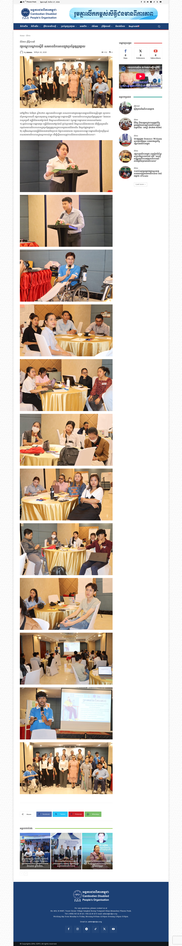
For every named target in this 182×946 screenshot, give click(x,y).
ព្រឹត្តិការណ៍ (31, 42)
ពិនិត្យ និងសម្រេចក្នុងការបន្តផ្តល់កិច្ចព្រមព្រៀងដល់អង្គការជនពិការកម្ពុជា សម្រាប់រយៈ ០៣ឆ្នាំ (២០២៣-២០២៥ (148, 125)
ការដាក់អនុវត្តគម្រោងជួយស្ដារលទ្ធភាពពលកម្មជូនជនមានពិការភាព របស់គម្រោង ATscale (148, 174)
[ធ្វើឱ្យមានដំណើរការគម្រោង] (125, 107)
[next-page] (25, 873)
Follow (141, 49)
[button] (159, 26)
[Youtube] (160, 2)
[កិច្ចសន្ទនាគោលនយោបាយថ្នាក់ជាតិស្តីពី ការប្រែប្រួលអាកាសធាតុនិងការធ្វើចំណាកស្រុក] (97, 851)
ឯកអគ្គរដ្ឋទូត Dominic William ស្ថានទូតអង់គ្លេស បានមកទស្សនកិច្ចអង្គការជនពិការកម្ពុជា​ (148, 141)
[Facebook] (141, 2)
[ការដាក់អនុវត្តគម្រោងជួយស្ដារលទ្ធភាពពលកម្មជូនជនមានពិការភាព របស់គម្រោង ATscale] (125, 172)
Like (125, 49)
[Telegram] (151, 2)
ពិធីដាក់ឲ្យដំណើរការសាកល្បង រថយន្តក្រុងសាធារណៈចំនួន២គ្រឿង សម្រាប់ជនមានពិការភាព (66, 864)
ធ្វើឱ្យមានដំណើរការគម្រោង (144, 109)
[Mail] (147, 2)
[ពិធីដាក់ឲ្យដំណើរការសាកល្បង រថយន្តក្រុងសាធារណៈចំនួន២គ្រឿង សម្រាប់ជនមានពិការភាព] (66, 851)
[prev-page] (21, 873)
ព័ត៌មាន (28, 36)
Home (22, 36)
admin (29, 52)
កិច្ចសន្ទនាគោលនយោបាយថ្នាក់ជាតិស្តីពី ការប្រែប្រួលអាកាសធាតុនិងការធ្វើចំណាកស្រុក (97, 864)
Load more (140, 184)
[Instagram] (144, 2)
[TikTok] (154, 2)
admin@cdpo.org (95, 922)
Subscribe (156, 49)
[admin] (22, 52)
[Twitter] (157, 2)
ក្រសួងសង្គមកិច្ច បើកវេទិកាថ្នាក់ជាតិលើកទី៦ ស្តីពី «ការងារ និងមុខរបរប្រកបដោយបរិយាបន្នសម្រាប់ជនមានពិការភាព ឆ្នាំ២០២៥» (35, 862)
